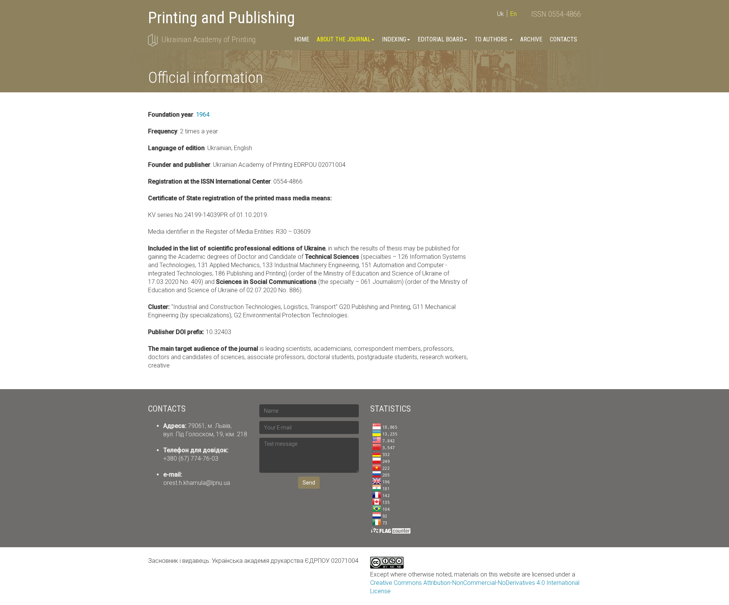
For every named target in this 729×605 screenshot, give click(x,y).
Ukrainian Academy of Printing (208, 39)
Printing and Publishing (221, 17)
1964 (203, 114)
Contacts (563, 39)
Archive (531, 39)
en (513, 13)
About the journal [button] (344, 39)
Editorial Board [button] (440, 39)
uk (500, 13)
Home (301, 39)
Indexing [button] (394, 39)
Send (309, 483)
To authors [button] (492, 39)
